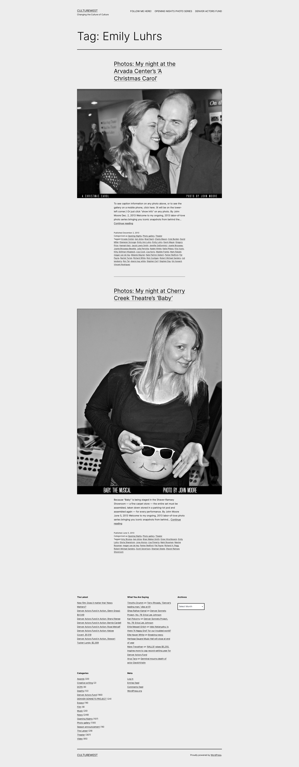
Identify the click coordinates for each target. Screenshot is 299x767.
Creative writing (85, 683)
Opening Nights (135, 236)
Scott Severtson (143, 549)
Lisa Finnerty (153, 542)
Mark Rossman (166, 542)
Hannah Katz (125, 245)
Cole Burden (173, 239)
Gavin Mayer (168, 242)
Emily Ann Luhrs (144, 242)
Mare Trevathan (135, 646)
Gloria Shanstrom (127, 542)
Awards (80, 679)
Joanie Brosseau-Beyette (125, 248)
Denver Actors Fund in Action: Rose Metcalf (98, 626)
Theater (158, 236)
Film (79, 707)
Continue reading (123, 223)
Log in (130, 679)
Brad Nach (149, 239)
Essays (80, 703)
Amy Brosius (126, 539)
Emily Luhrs (157, 242)
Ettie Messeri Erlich (136, 626)
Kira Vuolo (179, 248)
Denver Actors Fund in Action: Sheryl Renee (98, 619)
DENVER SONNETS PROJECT (92, 699)
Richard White (139, 258)
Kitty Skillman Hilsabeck (124, 252)
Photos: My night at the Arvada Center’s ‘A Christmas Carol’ (145, 71)
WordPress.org (134, 691)
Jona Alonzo (141, 542)
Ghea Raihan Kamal (136, 611)
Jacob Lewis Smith (140, 245)
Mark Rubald (175, 252)
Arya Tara (132, 658)
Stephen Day (165, 261)
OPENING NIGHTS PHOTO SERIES (173, 11)
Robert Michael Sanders (170, 258)
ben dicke (139, 239)
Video (80, 738)
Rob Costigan (153, 258)
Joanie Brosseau (175, 245)
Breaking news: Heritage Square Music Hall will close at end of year (148, 639)
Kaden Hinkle (156, 248)
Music (80, 711)
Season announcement (88, 727)
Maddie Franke (162, 252)
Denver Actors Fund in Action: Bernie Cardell (99, 623)
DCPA (80, 687)
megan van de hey (122, 255)
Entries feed (133, 683)
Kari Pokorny (133, 619)
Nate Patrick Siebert (155, 255)
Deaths (80, 691)
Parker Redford (171, 255)
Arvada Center (127, 239)
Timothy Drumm (135, 603)
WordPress (216, 755)
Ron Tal (126, 261)
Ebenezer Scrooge (128, 242)
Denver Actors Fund (87, 695)
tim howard (177, 261)
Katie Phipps (168, 248)
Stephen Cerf (152, 261)
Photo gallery (148, 236)
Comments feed (135, 687)
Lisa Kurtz (150, 252)
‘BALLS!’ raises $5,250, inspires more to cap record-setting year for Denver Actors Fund (149, 650)
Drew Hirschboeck (169, 539)
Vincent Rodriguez (122, 264)
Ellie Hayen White (135, 635)
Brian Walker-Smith (151, 539)
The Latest (82, 731)
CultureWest (87, 10)
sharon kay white (138, 261)
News (80, 715)
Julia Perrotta (143, 248)
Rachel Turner (126, 258)
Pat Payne (159, 545)
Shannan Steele (158, 549)
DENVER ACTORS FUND (208, 11)
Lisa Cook (140, 252)
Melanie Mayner (138, 255)
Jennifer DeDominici (158, 245)
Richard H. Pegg (171, 545)
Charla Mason (161, 239)
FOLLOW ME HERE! (140, 11)
